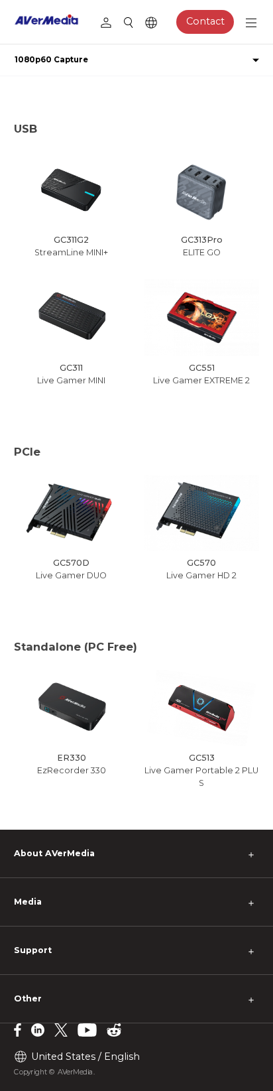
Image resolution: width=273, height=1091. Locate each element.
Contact (205, 21)
